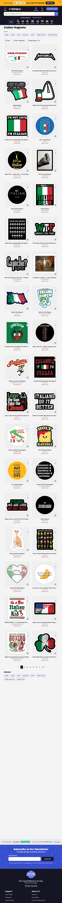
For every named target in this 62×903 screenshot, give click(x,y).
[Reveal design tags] (27, 67)
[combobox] (29, 14)
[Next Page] (43, 667)
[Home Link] (15, 9)
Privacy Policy (27, 863)
